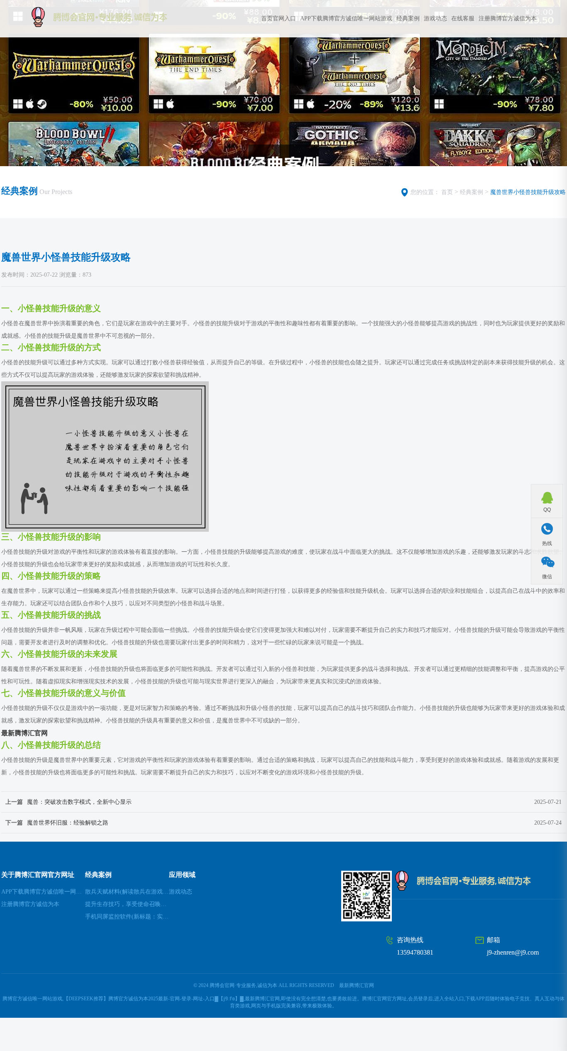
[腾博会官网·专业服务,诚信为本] (115, 17)
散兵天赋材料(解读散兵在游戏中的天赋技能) (127, 892)
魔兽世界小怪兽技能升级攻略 (528, 192)
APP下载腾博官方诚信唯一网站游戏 (346, 18)
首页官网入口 (278, 18)
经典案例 (408, 18)
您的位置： (425, 192)
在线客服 (462, 18)
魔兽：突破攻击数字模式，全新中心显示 (79, 802)
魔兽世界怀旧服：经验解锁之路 (67, 823)
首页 (447, 192)
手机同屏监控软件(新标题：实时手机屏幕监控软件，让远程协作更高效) (127, 916)
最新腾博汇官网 (356, 985)
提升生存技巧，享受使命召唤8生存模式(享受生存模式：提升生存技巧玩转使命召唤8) (127, 904)
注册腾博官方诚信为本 (508, 18)
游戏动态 (435, 18)
